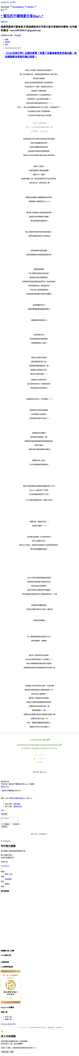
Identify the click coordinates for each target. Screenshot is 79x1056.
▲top (3, 810)
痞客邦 (17, 798)
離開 (11, 1052)
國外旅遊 (17, 804)
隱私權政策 (51, 1027)
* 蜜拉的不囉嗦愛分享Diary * (22, 16)
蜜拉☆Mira (5, 786)
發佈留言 (4, 826)
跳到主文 (4, 21)
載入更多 (4, 814)
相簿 (6, 39)
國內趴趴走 (18, 806)
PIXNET (24, 1027)
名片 (6, 44)
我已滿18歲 (5, 1052)
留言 (21, 798)
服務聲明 (59, 1027)
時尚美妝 (17, 35)
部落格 (7, 42)
